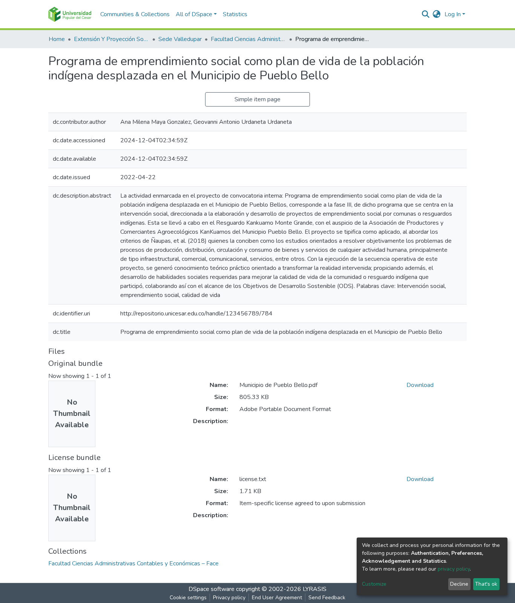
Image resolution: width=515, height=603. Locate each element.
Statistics (235, 14)
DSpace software (212, 589)
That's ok (486, 584)
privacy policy (454, 569)
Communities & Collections (135, 14)
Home (57, 39)
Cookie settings (188, 597)
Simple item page (257, 99)
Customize (374, 584)
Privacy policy (229, 597)
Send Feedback (326, 597)
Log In (452, 14)
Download (420, 385)
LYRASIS (314, 589)
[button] (437, 14)
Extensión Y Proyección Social (111, 39)
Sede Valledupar (180, 39)
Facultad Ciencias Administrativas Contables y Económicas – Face (248, 39)
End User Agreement (277, 597)
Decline (459, 584)
